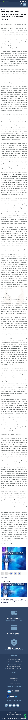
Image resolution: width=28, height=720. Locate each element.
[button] (2, 573)
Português (6, 1)
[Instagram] (20, 1)
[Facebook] (25, 1)
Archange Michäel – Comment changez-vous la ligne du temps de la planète (13, 601)
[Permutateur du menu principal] (24, 4)
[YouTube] (23, 1)
